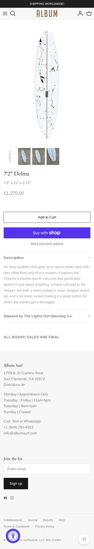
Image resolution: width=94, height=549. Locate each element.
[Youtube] (5, 498)
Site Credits (53, 540)
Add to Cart (47, 217)
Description (14, 258)
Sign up (16, 483)
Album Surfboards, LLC (29, 540)
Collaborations (13, 520)
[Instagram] (12, 498)
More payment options (47, 243)
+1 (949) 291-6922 (19, 427)
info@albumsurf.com (20, 433)
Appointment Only (33, 394)
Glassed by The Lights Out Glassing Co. (38, 316)
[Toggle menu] (5, 13)
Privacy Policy (44, 526)
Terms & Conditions (17, 526)
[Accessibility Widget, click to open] (13, 536)
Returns (48, 520)
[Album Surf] (47, 13)
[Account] (79, 13)
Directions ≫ (14, 385)
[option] (47, 82)
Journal (32, 520)
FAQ (62, 520)
